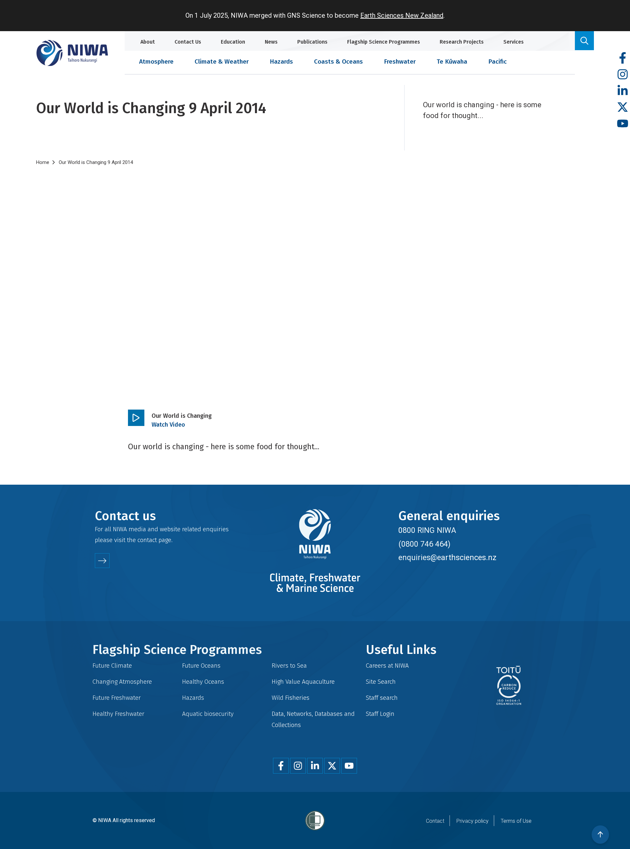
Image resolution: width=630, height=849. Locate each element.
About (147, 42)
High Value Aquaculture (303, 681)
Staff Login (380, 714)
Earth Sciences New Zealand (401, 15)
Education (233, 42)
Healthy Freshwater (118, 714)
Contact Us (188, 42)
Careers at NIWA (387, 665)
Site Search (381, 681)
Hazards (281, 61)
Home (42, 162)
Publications (312, 42)
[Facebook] (622, 58)
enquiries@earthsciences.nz (447, 557)
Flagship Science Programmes (383, 42)
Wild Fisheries (290, 697)
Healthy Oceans (203, 681)
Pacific (497, 61)
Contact (435, 821)
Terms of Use (516, 821)
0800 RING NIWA (427, 530)
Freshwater (400, 61)
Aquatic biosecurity (208, 714)
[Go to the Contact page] (102, 560)
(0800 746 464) (424, 544)
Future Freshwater (117, 697)
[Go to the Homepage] (72, 53)
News (271, 42)
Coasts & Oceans (338, 61)
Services (513, 42)
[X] (622, 107)
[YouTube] (622, 123)
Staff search (382, 697)
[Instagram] (622, 74)
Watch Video (168, 424)
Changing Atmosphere (122, 681)
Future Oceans (201, 665)
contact (147, 540)
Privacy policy (472, 821)
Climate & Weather (222, 61)
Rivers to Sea (289, 665)
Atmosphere (156, 61)
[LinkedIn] (622, 91)
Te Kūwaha (452, 61)
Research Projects (462, 42)
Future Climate (112, 665)
